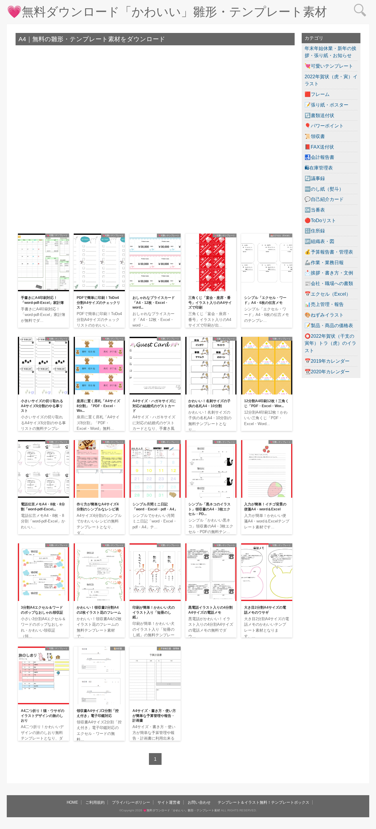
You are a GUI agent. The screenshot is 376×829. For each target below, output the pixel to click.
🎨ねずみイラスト (324, 314)
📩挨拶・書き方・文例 (329, 272)
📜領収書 (315, 136)
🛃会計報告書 (319, 157)
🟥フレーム (317, 94)
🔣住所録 (315, 230)
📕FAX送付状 (319, 146)
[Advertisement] (155, 95)
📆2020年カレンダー (327, 371)
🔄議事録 (315, 178)
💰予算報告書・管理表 (329, 251)
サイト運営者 (168, 802)
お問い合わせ (199, 802)
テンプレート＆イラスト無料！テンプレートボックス (263, 802)
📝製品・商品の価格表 (329, 325)
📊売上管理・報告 (324, 304)
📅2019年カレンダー (327, 361)
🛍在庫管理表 (319, 167)
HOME (72, 802)
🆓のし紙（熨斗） (324, 189)
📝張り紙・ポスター (326, 104)
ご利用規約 (95, 802)
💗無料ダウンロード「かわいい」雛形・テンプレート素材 (167, 12)
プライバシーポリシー (131, 802)
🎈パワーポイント (324, 125)
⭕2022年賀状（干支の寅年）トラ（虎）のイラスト (330, 343)
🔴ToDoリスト (320, 220)
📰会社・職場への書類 (329, 283)
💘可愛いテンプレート (329, 66)
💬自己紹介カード (324, 199)
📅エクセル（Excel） (328, 294)
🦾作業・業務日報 (324, 262)
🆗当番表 (315, 209)
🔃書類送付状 (319, 115)
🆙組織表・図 (319, 241)
